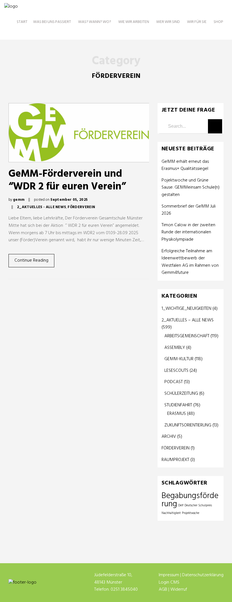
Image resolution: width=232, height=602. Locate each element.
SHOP (218, 22)
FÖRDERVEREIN (81, 207)
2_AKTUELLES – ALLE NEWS (188, 320)
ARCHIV (169, 436)
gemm (19, 200)
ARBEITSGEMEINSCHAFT (186, 336)
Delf (180, 505)
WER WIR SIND (168, 22)
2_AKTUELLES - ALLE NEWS (41, 207)
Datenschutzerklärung (203, 575)
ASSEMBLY (174, 347)
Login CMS (169, 582)
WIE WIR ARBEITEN (133, 22)
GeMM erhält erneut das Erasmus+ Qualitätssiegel (185, 165)
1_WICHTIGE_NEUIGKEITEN (186, 308)
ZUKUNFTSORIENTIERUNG (187, 425)
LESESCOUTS (176, 370)
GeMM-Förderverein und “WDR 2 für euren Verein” (67, 180)
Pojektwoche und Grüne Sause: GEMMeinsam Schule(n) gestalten (191, 187)
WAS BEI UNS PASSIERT (52, 22)
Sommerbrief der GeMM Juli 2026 (189, 210)
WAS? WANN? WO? (94, 22)
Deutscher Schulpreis (198, 505)
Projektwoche (190, 513)
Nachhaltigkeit (171, 513)
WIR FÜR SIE (197, 22)
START (22, 22)
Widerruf (178, 589)
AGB (163, 589)
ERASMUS (176, 413)
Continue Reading (31, 260)
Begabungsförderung (190, 500)
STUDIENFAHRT (178, 405)
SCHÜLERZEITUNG (181, 393)
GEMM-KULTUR (179, 359)
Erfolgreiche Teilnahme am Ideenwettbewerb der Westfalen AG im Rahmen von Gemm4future (190, 262)
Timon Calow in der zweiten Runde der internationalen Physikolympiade (188, 232)
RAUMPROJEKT (175, 460)
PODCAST (173, 382)
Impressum (169, 575)
